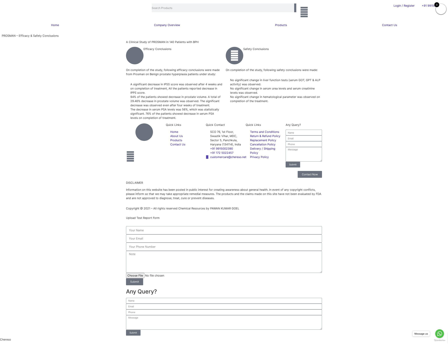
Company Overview (167, 25)
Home (55, 25)
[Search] (295, 7)
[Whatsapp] (304, 12)
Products (281, 25)
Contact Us (389, 25)
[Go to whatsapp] (439, 333)
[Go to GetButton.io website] (439, 340)
